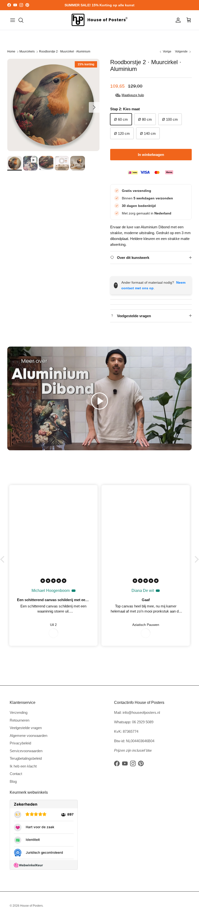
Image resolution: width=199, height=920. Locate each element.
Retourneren (19, 720)
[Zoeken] (21, 20)
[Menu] (12, 20)
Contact (16, 774)
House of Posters (31, 905)
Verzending (18, 712)
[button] (99, 401)
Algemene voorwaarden (28, 735)
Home (11, 51)
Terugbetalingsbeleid (26, 758)
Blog (13, 781)
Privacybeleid (20, 743)
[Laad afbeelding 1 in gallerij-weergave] (53, 105)
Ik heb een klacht (23, 766)
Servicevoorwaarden (26, 751)
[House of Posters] (99, 20)
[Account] (177, 20)
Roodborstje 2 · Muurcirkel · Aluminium (64, 51)
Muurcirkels (27, 51)
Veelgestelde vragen (26, 728)
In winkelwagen (151, 155)
